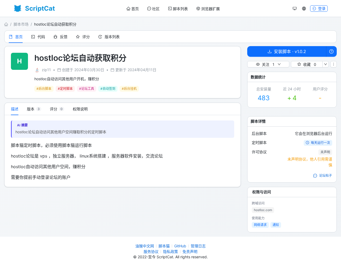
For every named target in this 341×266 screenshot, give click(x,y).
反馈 (63, 36)
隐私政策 (170, 251)
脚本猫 (164, 246)
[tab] (34, 109)
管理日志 (198, 246)
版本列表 (112, 36)
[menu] (173, 8)
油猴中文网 (144, 246)
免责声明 (189, 251)
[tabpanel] (123, 151)
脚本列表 (180, 8)
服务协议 (151, 251)
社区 (156, 8)
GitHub (180, 246)
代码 (41, 36)
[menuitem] (132, 8)
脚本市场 (21, 24)
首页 (135, 8)
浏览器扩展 (210, 8)
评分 (86, 36)
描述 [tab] (14, 109)
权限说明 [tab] (80, 109)
